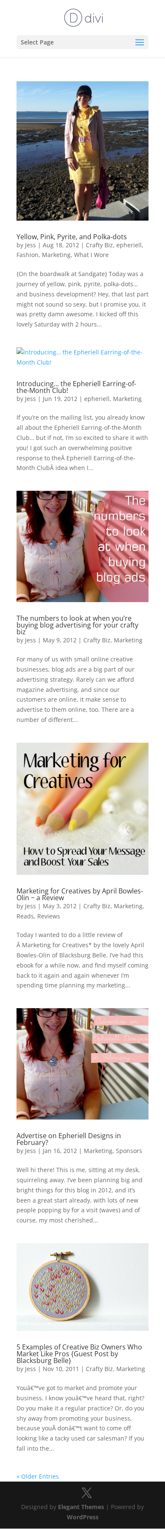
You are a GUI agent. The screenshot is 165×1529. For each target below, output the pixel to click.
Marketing (56, 255)
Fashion (27, 255)
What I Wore (91, 255)
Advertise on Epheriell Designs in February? (68, 1139)
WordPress (83, 1517)
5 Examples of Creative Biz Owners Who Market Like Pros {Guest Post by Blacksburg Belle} (79, 1353)
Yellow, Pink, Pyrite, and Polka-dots (71, 236)
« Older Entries (37, 1476)
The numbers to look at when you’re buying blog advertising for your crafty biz (77, 625)
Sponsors (129, 1151)
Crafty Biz (99, 245)
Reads (25, 916)
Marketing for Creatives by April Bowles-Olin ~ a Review (79, 894)
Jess (30, 245)
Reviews (48, 916)
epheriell (129, 245)
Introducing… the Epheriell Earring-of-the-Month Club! (76, 387)
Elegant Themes (81, 1507)
